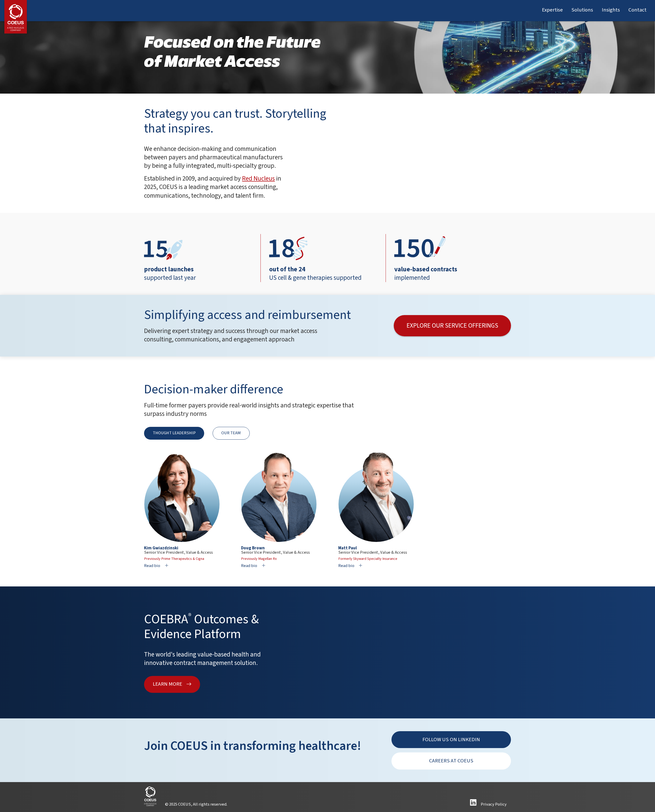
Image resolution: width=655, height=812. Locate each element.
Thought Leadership (174, 433)
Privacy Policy (494, 804)
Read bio (152, 566)
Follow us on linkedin (451, 739)
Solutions (582, 10)
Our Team (231, 433)
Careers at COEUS (451, 760)
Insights (611, 10)
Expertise (552, 10)
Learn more (167, 684)
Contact (637, 10)
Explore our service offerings (452, 325)
